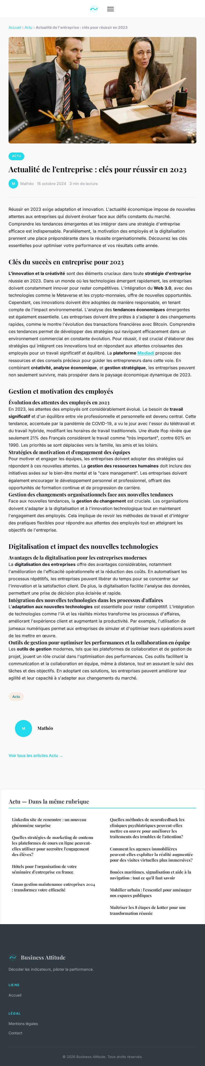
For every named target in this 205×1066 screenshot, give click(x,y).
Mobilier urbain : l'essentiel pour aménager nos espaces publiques (150, 892)
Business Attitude (43, 957)
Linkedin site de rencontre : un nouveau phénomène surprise (49, 822)
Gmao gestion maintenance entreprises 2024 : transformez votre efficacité (53, 887)
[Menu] (110, 9)
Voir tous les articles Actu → (36, 755)
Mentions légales (23, 1023)
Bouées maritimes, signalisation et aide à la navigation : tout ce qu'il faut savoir (150, 874)
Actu (28, 27)
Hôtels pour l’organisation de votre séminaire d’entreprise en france (44, 869)
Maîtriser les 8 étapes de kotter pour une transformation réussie (148, 910)
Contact (15, 1033)
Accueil (15, 27)
